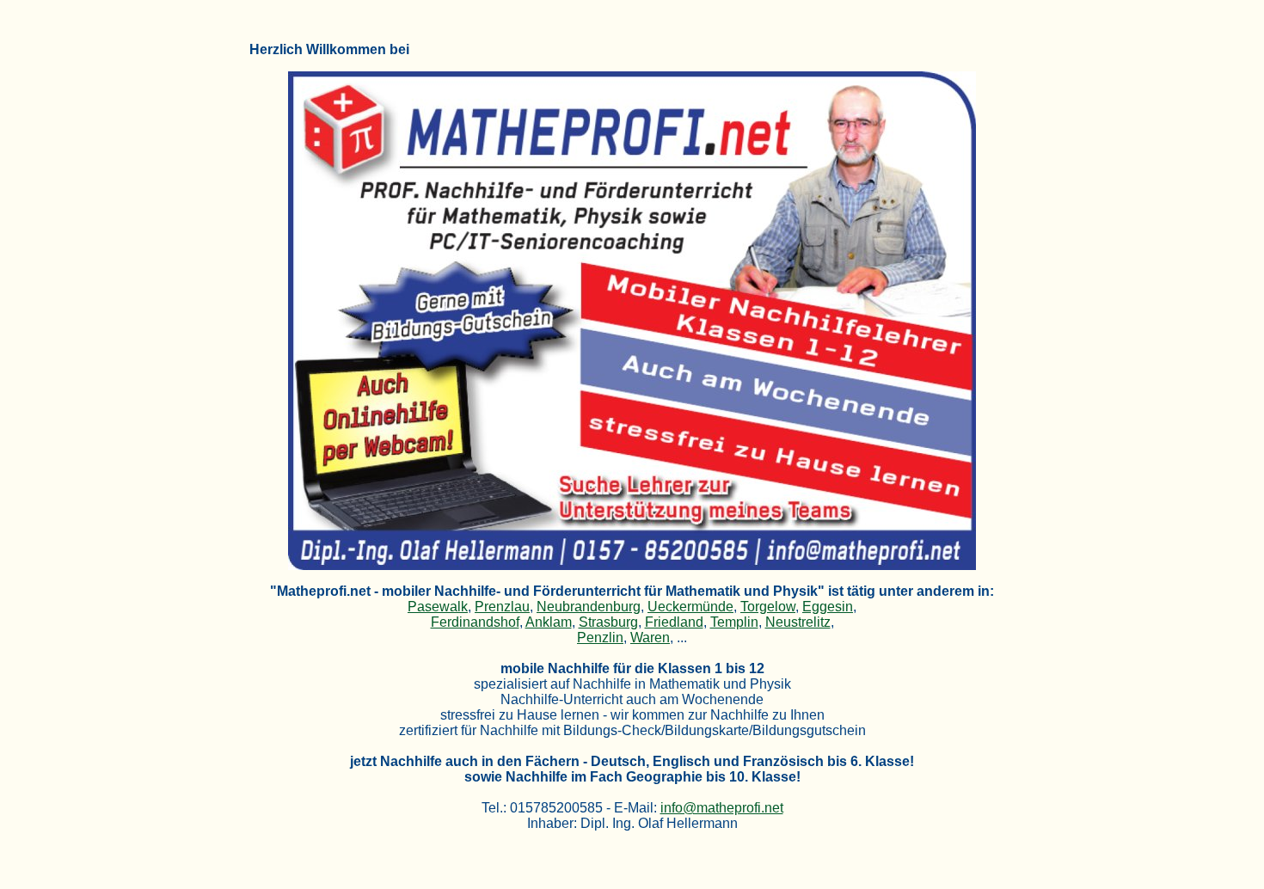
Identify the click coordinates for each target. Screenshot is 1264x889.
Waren (650, 637)
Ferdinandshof (475, 622)
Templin (734, 622)
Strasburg (608, 622)
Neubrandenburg (589, 606)
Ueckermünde (690, 606)
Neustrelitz (798, 622)
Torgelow (767, 606)
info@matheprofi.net (721, 807)
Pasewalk (438, 606)
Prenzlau (502, 606)
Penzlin (600, 637)
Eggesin (827, 606)
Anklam (548, 622)
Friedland (674, 622)
